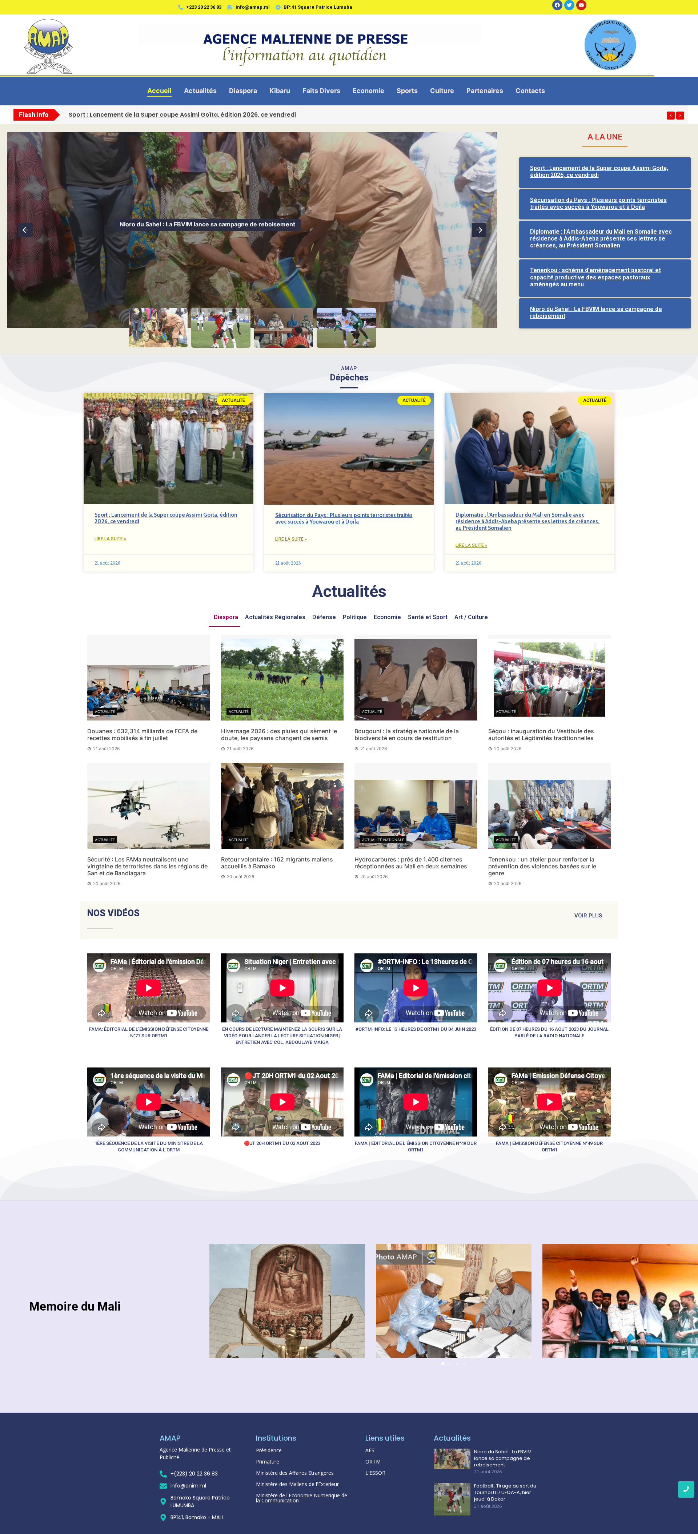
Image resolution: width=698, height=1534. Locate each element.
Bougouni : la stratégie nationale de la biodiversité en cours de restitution (406, 734)
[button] (25, 230)
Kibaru (279, 90)
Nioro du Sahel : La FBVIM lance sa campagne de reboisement (502, 1458)
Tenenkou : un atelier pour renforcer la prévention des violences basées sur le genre (542, 866)
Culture (442, 90)
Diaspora (243, 90)
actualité (105, 711)
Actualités (200, 90)
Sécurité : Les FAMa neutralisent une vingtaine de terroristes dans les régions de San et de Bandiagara (147, 866)
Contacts (530, 90)
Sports (407, 90)
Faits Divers (321, 90)
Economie (368, 90)
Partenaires (484, 90)
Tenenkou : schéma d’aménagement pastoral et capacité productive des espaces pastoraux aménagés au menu (595, 277)
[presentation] (671, 116)
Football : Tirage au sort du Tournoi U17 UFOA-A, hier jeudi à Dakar (214, 224)
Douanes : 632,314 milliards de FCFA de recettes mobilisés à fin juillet (142, 734)
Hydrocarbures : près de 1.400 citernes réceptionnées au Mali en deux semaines (410, 863)
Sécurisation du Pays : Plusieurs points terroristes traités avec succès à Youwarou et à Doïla (598, 203)
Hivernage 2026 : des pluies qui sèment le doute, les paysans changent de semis (279, 734)
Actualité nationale (383, 839)
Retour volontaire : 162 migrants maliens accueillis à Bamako (277, 863)
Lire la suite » (110, 538)
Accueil (159, 90)
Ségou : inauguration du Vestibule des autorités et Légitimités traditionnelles (541, 734)
